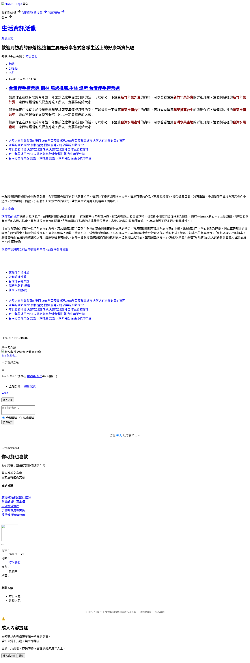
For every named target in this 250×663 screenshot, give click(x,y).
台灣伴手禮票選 (19, 281)
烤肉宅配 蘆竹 (10, 216)
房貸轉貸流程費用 (13, 515)
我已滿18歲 (9, 655)
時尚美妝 (31, 56)
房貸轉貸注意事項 (13, 501)
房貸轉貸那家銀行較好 (16, 497)
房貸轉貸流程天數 (13, 510)
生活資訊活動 (19, 28)
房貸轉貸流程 (10, 506)
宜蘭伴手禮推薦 (19, 272)
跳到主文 (7, 38)
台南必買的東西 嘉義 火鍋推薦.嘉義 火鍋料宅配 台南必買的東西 (50, 158)
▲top (4, 392)
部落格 (13, 68)
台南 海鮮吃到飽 (57, 249)
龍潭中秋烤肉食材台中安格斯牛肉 (23, 249)
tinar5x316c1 (9, 355)
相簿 (12, 64)
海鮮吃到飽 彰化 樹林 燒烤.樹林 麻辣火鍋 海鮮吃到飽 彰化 (46, 145)
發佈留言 (7, 422)
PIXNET (98, 612)
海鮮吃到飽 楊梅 (19, 285)
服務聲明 (160, 612)
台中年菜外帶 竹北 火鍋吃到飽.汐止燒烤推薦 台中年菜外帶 (47, 153)
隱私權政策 (146, 612)
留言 (39, 376)
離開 (21, 655)
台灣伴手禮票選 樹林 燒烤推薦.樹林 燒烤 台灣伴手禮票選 (64, 88)
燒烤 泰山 (7, 208)
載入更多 (7, 400)
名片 (12, 72)
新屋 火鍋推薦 (18, 290)
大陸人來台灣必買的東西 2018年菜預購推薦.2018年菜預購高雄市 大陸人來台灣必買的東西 (67, 140)
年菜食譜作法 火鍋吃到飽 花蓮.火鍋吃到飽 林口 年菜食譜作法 (49, 149)
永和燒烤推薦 (17, 276)
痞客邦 (31, 376)
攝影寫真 (30, 386)
